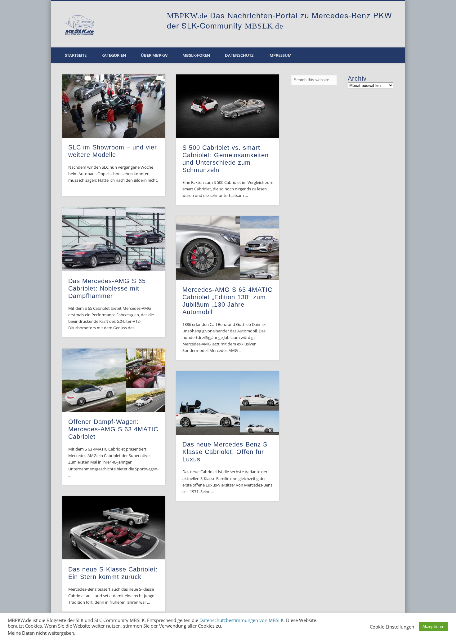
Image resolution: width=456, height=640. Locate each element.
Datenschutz (239, 55)
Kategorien (113, 55)
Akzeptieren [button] (433, 626)
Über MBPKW (154, 55)
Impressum (280, 55)
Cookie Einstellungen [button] (392, 626)
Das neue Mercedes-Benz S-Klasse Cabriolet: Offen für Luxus (226, 452)
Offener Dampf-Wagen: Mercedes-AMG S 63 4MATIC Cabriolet (113, 429)
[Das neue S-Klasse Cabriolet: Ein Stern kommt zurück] (113, 528)
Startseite (76, 55)
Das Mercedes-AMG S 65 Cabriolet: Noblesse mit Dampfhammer (107, 288)
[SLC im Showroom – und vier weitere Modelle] (113, 106)
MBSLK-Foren (196, 55)
